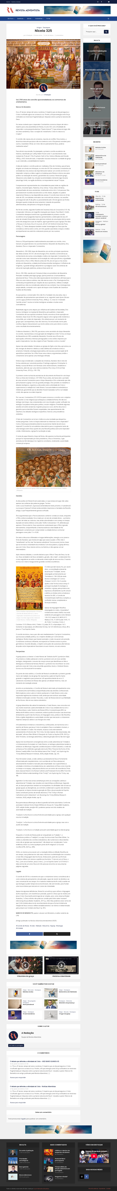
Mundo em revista (101, 231)
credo (33, 926)
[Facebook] (86, 1176)
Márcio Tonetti (98, 54)
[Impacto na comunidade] (90, 199)
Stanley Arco (98, 72)
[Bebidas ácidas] (90, 149)
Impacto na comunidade (99, 199)
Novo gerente (96, 88)
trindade (20, 928)
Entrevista (69, 1001)
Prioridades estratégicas (97, 70)
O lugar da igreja (64, 1014)
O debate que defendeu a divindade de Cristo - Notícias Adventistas (33, 1086)
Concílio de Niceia (23, 926)
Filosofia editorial (93, 1188)
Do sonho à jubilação (97, 51)
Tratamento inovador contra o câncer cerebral (101, 216)
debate (39, 926)
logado (23, 1119)
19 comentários (59, 1172)
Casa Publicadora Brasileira (41, 1188)
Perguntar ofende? (61, 1177)
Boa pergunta (31, 1001)
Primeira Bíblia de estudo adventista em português (62, 1168)
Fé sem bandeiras (29, 1014)
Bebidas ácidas (28, 992)
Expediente (102, 1188)
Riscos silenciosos (97, 107)
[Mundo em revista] (90, 232)
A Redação (29, 35)
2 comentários (59, 35)
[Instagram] (82, 1176)
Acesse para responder (18, 1077)
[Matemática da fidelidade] (90, 157)
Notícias (97, 204)
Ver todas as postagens (16, 1045)
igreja (53, 926)
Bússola (66, 1012)
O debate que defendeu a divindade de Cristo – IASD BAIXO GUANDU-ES (34, 1061)
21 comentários (59, 1162)
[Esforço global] (90, 224)
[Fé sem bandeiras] (90, 182)
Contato (108, 1188)
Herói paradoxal (28, 1004)
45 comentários (59, 1154)
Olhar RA (98, 196)
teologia (60, 926)
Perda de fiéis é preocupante (60, 1159)
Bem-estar (31, 990)
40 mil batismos (100, 206)
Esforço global (100, 224)
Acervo (8, 2)
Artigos (39, 28)
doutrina (46, 926)
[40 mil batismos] (90, 207)
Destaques (46, 28)
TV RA (48, 18)
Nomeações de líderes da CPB (96, 126)
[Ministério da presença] (90, 173)
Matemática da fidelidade (68, 992)
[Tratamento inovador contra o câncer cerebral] (90, 215)
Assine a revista (15, 2)
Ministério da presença (66, 1003)
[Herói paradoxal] (90, 165)
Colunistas (38, 18)
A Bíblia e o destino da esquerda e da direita (62, 1151)
